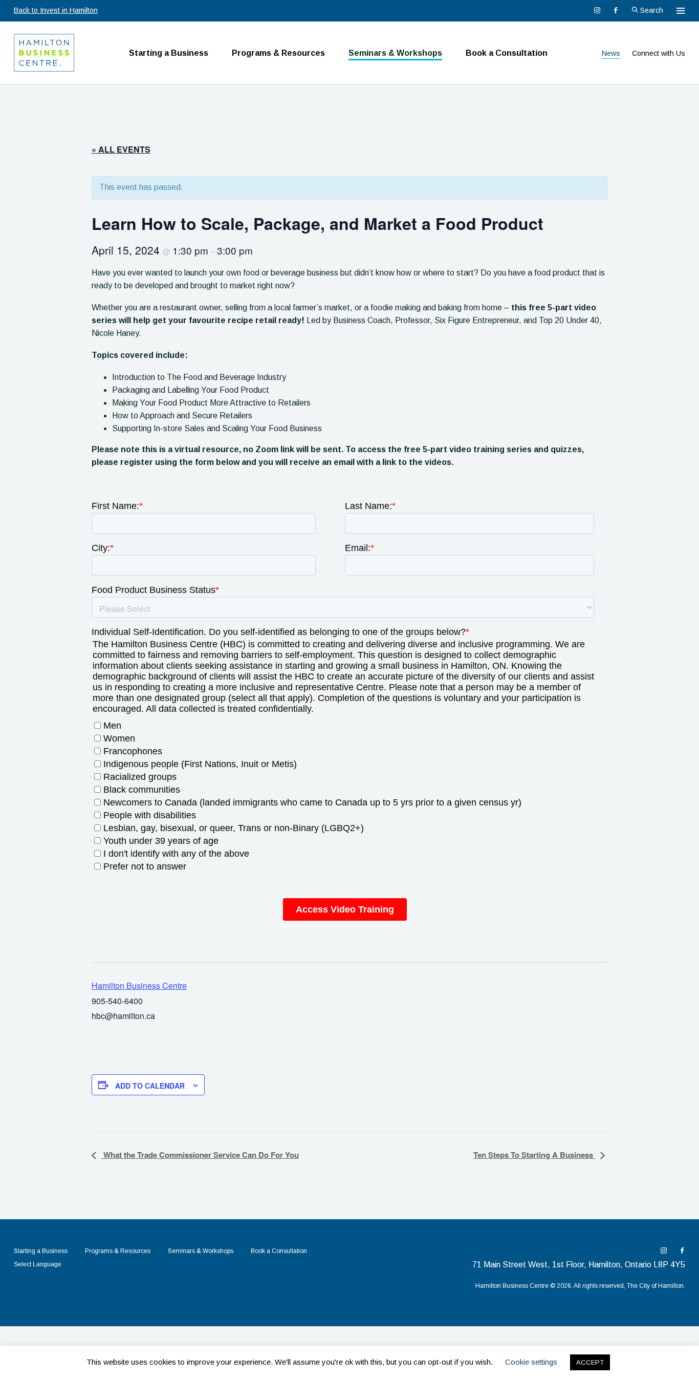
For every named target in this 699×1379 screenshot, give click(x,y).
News (611, 53)
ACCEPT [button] (590, 1362)
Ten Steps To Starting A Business (534, 1154)
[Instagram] (597, 10)
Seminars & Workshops (395, 53)
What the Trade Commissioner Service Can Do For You (200, 1154)
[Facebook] (616, 10)
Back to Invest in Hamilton (56, 10)
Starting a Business (168, 53)
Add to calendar (150, 1085)
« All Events (121, 149)
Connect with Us (658, 53)
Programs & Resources (278, 53)
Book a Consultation (507, 53)
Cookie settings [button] (531, 1361)
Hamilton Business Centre (139, 985)
